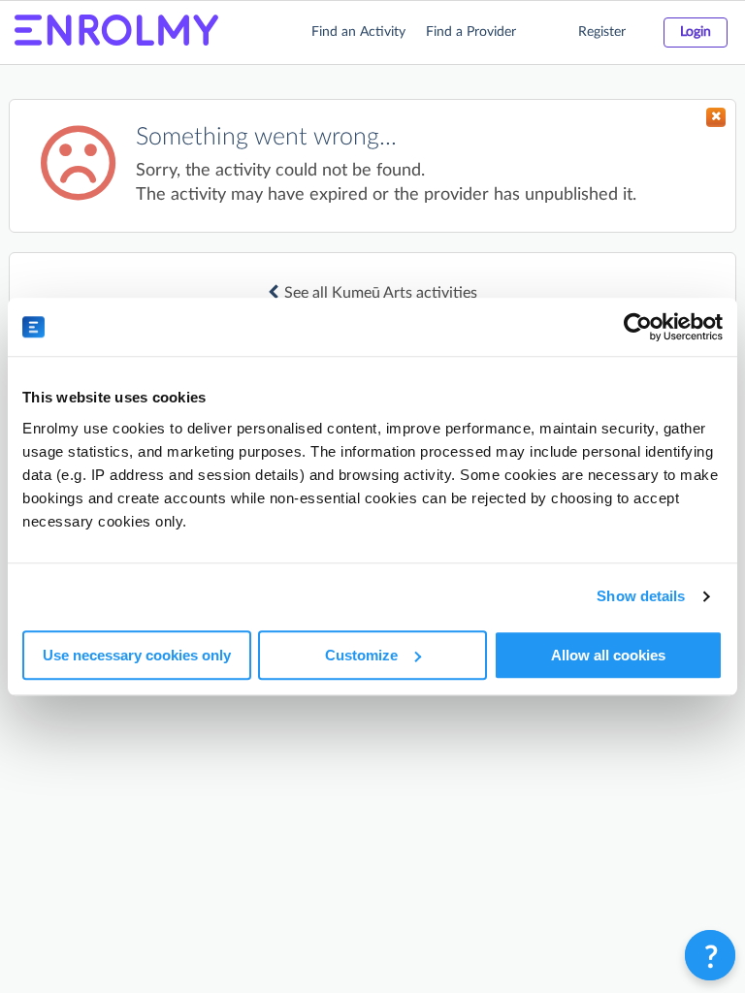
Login (695, 32)
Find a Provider (471, 32)
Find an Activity (358, 32)
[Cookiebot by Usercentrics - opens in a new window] (638, 326)
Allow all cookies (608, 655)
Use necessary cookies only (137, 655)
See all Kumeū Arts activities (380, 293)
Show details (641, 596)
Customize (361, 655)
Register (602, 32)
